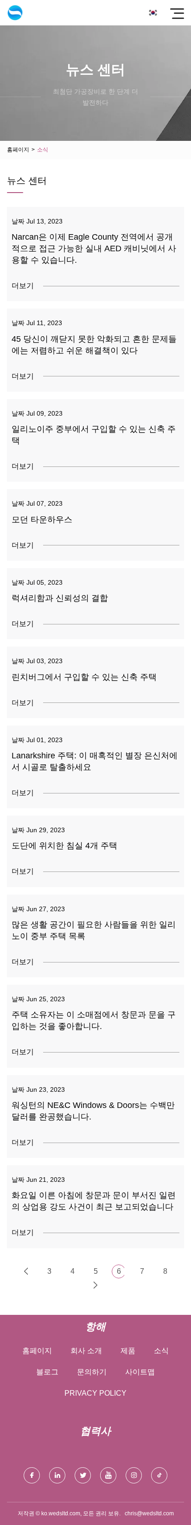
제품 (128, 1351)
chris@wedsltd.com (149, 1513)
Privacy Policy (95, 1393)
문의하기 (92, 1372)
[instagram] (134, 1475)
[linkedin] (57, 1475)
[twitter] (83, 1475)
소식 (161, 1351)
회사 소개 (86, 1351)
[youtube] (108, 1475)
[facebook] (32, 1475)
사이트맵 (140, 1372)
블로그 (47, 1372)
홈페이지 (18, 149)
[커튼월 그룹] (15, 12)
